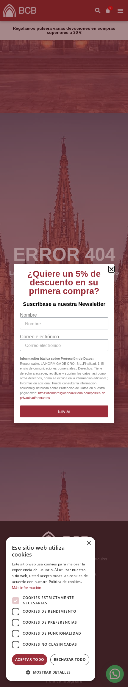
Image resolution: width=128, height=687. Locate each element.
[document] (64, 343)
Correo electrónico (39, 336)
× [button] (88, 543)
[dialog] (50, 609)
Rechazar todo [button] (70, 659)
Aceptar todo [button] (29, 659)
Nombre (28, 315)
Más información (26, 587)
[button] (50, 672)
